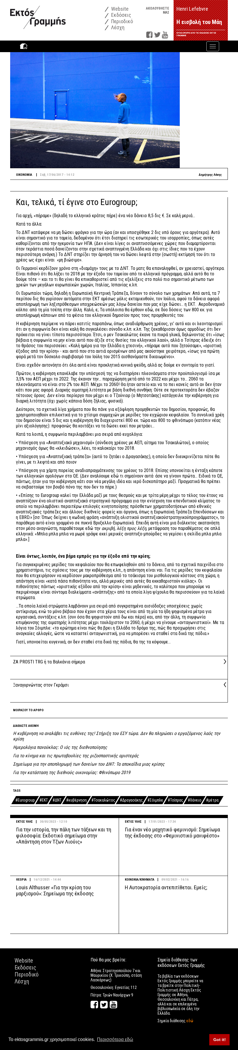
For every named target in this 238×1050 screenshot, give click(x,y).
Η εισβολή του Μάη (199, 22)
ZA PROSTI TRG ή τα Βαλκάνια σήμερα (49, 662)
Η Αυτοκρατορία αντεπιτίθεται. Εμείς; (166, 887)
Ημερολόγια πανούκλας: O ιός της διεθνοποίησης (60, 747)
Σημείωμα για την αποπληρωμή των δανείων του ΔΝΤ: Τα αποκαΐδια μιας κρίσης (89, 764)
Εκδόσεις (120, 15)
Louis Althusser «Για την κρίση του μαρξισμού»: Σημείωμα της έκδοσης (55, 890)
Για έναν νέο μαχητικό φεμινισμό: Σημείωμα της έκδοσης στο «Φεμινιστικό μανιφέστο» (172, 832)
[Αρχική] (38, 14)
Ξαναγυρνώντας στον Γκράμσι (41, 685)
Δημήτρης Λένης (210, 175)
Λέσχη (117, 27)
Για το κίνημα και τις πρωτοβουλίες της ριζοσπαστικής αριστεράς (76, 755)
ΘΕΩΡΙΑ (21, 879)
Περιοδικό (121, 21)
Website (119, 9)
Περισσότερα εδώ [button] (115, 1039)
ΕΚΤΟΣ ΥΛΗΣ (24, 822)
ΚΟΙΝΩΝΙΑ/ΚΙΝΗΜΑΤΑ (139, 879)
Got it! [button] (219, 1039)
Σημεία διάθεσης (175, 1020)
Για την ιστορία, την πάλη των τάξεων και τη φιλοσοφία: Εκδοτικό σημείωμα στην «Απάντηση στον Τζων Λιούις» (63, 835)
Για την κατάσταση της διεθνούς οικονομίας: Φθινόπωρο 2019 (71, 772)
